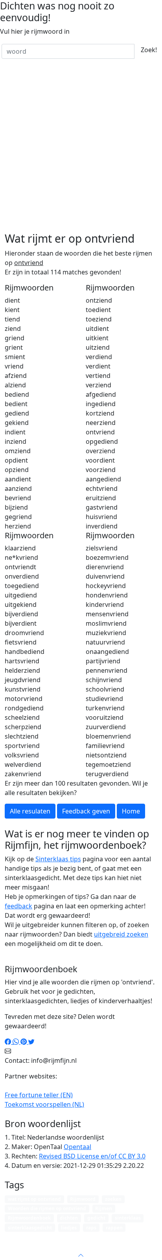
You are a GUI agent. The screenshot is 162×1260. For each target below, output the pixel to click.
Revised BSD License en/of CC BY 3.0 (92, 1156)
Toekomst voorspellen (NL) (44, 1104)
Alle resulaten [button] (30, 811)
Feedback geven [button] (86, 811)
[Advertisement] (81, 147)
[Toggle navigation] (146, 1238)
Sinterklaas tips (58, 859)
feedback (18, 906)
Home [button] (131, 811)
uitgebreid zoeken (121, 934)
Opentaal (77, 1146)
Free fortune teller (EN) (39, 1095)
